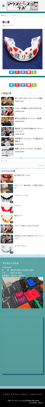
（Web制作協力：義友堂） (36, 402)
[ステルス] (22, 209)
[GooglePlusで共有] (17, 72)
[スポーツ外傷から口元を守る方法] (22, 111)
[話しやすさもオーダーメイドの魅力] (22, 101)
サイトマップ (37, 394)
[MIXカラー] (22, 219)
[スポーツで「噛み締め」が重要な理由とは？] (22, 188)
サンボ (40, 165)
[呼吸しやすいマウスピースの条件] (22, 152)
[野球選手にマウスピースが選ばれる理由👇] (22, 142)
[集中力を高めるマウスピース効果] (22, 121)
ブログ (6, 394)
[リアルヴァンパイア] (22, 199)
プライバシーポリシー (21, 394)
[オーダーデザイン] (22, 249)
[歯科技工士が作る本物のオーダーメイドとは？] (22, 132)
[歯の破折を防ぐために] (22, 178)
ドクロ (5, 161)
